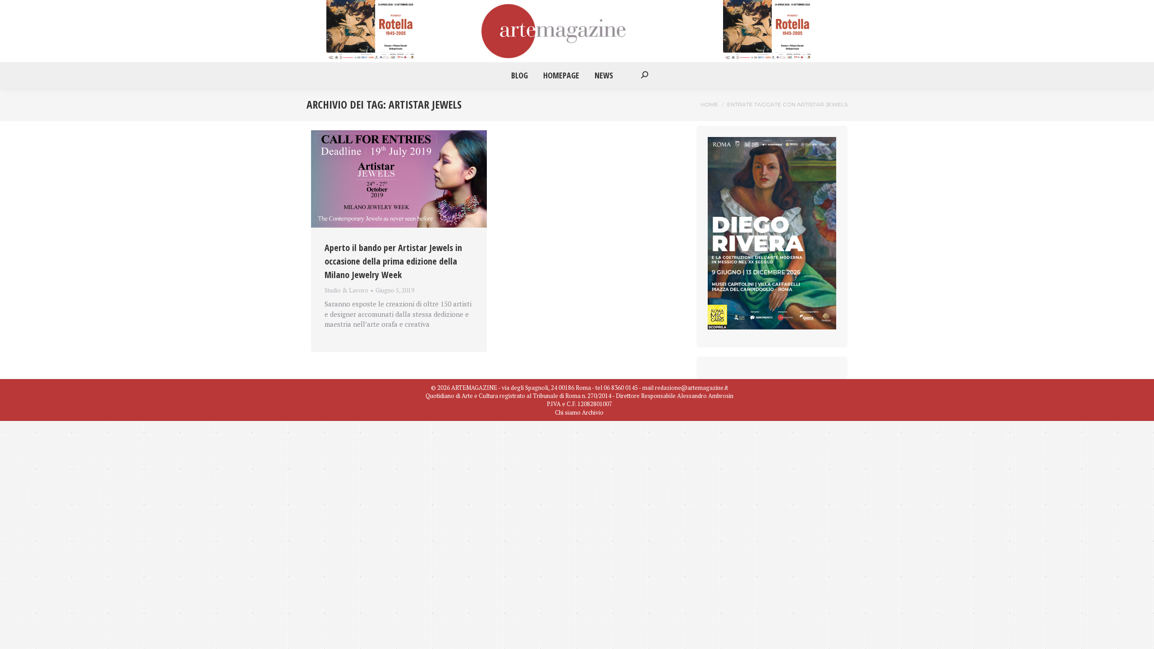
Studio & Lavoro (346, 290)
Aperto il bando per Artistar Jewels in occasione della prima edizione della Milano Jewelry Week (393, 261)
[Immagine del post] (399, 179)
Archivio (593, 412)
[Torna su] (1140, 635)
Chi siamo (568, 412)
